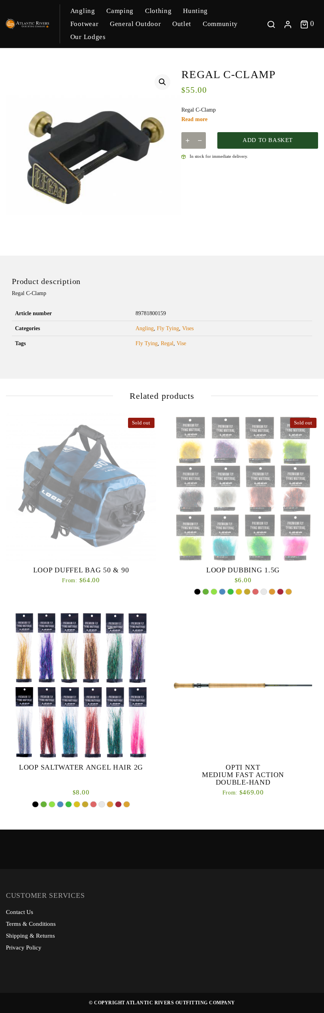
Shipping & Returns (30, 936)
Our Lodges (88, 37)
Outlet (181, 24)
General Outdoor (135, 24)
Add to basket (268, 140)
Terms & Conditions (31, 924)
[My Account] (287, 24)
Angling (82, 11)
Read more (194, 119)
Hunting (195, 11)
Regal (167, 343)
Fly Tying (168, 328)
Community (220, 24)
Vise (181, 343)
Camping (120, 11)
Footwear (84, 24)
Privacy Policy (23, 947)
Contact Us (19, 912)
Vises (188, 328)
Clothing (158, 11)
